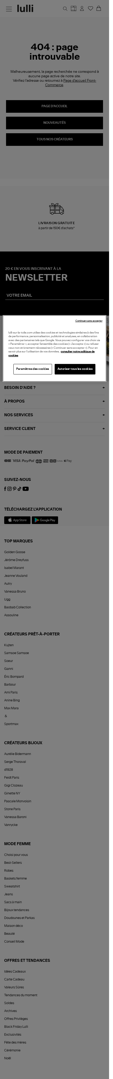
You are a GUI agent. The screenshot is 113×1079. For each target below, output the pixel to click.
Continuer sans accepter (88, 321)
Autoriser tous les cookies (75, 369)
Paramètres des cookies (32, 369)
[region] (54, 348)
